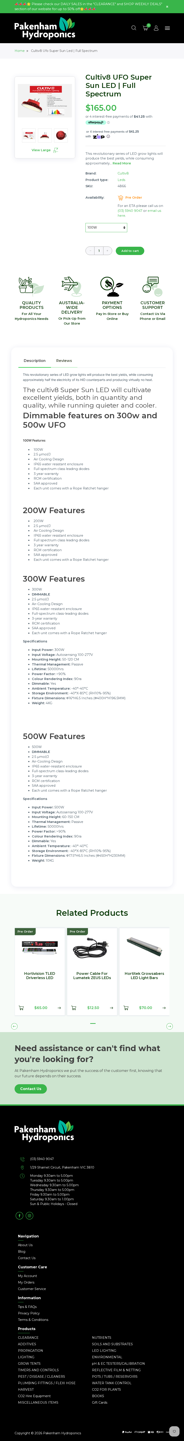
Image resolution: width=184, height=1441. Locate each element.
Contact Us (30, 1089)
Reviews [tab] (64, 361)
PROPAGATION (30, 1351)
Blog (21, 1252)
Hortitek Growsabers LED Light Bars (144, 975)
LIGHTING (26, 1357)
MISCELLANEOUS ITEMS (38, 1403)
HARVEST (26, 1390)
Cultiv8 (123, 173)
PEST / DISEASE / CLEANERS (41, 1377)
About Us (25, 1245)
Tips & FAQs (27, 1307)
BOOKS (98, 1396)
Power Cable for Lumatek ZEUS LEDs (92, 975)
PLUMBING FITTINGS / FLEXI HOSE (47, 1383)
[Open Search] (133, 28)
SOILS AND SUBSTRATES (112, 1344)
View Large (42, 150)
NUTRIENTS (101, 1338)
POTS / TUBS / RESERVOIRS (115, 1377)
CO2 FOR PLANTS (106, 1390)
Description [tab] (35, 361)
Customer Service (32, 1289)
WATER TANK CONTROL (111, 1383)
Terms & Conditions (33, 1320)
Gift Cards (99, 1403)
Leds (121, 180)
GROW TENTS (29, 1364)
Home (20, 51)
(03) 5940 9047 (130, 211)
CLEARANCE (28, 1338)
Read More (122, 163)
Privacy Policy (29, 1313)
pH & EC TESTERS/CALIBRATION (118, 1364)
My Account (27, 1276)
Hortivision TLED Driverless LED (39, 975)
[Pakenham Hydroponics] (92, 1138)
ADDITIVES (27, 1344)
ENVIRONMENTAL (107, 1357)
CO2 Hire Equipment (34, 1396)
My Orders (26, 1282)
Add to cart (130, 251)
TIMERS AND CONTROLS (38, 1370)
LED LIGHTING (104, 1351)
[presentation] (14, 1026)
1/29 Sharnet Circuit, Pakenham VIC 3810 (62, 1167)
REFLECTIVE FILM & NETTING (116, 1370)
